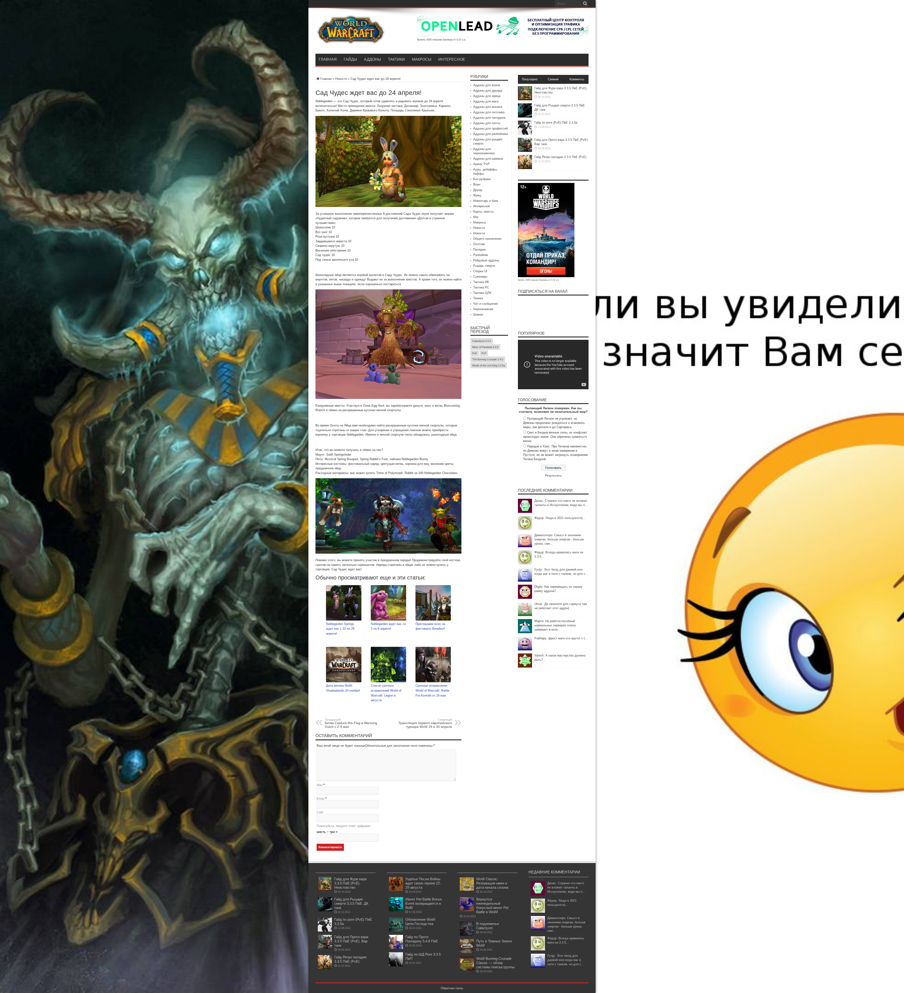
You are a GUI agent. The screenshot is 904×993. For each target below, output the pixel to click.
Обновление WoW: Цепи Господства (420, 921)
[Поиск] (585, 3)
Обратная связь (452, 988)
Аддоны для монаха (487, 107)
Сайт (320, 812)
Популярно (529, 79)
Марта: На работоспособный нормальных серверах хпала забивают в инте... (555, 625)
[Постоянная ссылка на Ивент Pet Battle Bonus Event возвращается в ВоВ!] (396, 910)
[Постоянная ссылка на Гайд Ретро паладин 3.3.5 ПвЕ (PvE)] (525, 168)
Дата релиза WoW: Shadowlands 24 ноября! (343, 688)
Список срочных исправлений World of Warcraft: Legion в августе (386, 693)
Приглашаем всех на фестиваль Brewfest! (430, 626)
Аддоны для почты (486, 123)
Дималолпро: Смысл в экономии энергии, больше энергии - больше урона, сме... (559, 539)
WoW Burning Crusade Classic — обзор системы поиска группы (495, 963)
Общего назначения (487, 238)
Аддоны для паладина (489, 117)
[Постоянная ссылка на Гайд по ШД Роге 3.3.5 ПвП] (396, 965)
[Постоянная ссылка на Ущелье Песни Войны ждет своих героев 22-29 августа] (396, 890)
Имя (320, 785)
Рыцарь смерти (484, 266)
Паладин (479, 249)
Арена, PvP (481, 164)
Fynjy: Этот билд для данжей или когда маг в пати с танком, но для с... (565, 960)
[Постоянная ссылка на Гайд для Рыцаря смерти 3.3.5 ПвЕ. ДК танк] (525, 116)
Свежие (553, 79)
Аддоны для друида (487, 90)
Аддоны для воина (486, 85)
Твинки (478, 298)
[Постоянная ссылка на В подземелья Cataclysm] (467, 934)
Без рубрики (482, 179)
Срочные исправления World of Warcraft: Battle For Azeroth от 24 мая (432, 690)
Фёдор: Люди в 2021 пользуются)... (559, 518)
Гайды (350, 59)
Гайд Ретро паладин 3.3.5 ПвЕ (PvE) (560, 157)
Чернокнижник (483, 309)
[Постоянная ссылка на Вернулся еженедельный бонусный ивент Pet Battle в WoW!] (467, 910)
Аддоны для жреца (486, 96)
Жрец (477, 195)
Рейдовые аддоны (486, 260)
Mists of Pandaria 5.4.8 (485, 347)
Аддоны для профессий (490, 128)
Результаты (553, 475)
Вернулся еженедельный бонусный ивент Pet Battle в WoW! (492, 905)
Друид (477, 190)
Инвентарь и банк (485, 201)
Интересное (451, 59)
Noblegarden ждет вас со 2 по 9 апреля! (388, 626)
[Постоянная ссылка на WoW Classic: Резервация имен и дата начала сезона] (467, 890)
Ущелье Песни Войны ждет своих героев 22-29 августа (423, 883)
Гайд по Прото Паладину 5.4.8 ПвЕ (421, 939)
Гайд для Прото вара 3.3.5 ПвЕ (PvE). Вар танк (351, 941)
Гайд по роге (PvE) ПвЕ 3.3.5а (555, 122)
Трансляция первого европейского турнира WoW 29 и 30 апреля (425, 723)
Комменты (576, 79)
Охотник (479, 244)
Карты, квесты (483, 211)
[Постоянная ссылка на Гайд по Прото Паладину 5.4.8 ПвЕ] (396, 948)
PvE (474, 353)
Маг (476, 217)
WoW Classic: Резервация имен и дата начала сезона (492, 883)
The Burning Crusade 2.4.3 (487, 359)
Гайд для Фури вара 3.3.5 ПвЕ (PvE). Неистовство (350, 883)
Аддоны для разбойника (490, 134)
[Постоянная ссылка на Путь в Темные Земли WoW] (467, 952)
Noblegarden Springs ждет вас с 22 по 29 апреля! (340, 629)
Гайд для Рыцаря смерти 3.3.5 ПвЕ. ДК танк (351, 903)
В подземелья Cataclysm (487, 926)
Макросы (421, 59)
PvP (483, 353)
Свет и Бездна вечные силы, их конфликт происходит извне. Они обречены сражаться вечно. (555, 437)
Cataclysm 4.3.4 (481, 341)
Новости (341, 79)
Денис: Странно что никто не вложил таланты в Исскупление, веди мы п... (566, 887)
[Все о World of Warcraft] (350, 42)
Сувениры (480, 276)
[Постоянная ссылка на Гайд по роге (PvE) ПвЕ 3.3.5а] (525, 133)
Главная (328, 59)
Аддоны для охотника (488, 112)
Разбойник (480, 255)
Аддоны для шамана (488, 158)
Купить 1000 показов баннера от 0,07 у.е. (441, 39)
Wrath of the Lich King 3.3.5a (488, 365)
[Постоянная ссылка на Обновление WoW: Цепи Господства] (396, 930)
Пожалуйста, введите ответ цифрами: (344, 826)
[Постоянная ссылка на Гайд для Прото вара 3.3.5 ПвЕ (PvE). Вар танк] (525, 151)
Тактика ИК (481, 282)
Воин (476, 184)
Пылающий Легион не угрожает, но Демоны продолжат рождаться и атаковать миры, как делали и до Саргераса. (554, 423)
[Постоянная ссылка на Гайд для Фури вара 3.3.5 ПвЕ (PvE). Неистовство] (525, 99)
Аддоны (372, 59)
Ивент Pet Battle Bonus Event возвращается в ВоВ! (423, 903)
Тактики (396, 59)
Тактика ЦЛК (482, 293)
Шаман (478, 314)
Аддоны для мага (485, 101)
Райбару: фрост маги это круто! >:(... (561, 638)
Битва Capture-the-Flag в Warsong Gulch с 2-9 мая (351, 723)
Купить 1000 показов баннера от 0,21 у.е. (539, 280)
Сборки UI (480, 271)
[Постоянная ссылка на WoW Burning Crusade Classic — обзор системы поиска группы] (467, 969)
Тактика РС (481, 287)
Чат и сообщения (485, 303)
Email (320, 798)
